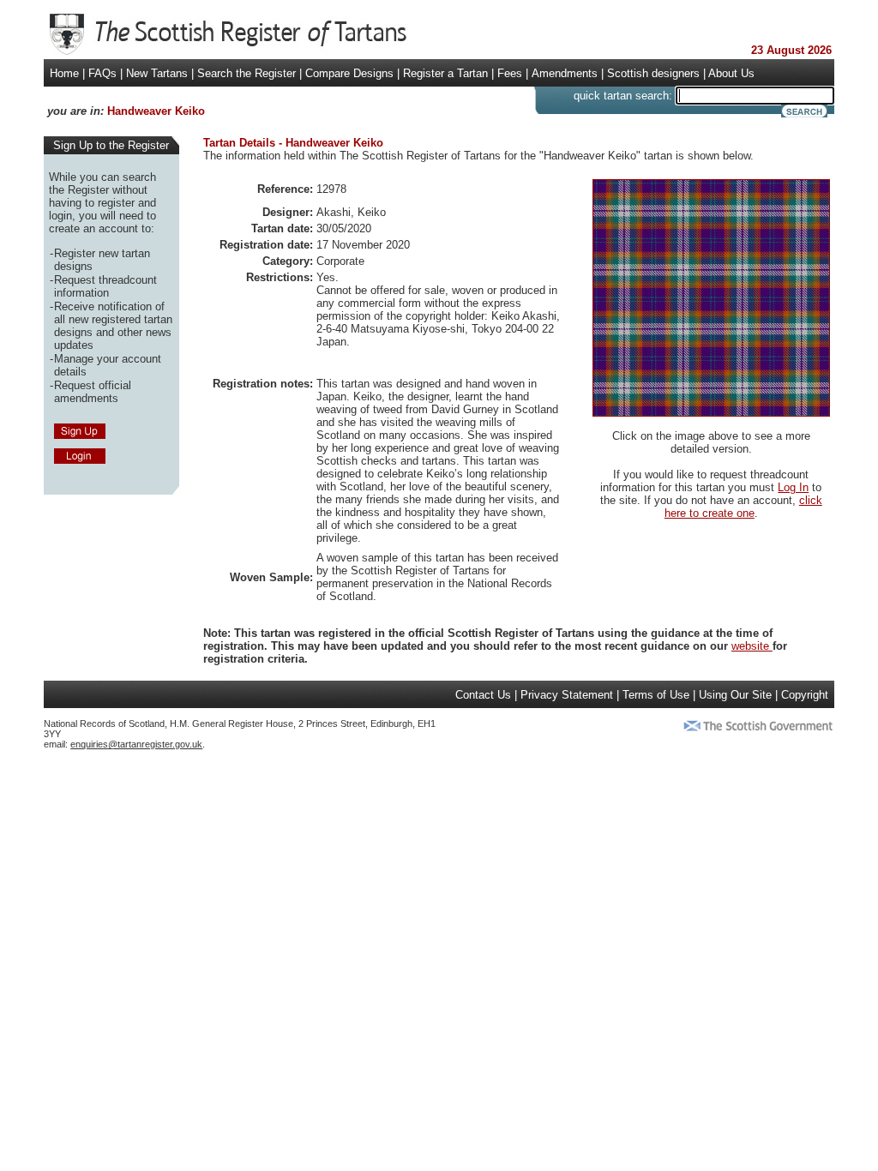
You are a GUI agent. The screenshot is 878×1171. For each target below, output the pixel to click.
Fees (509, 73)
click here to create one (743, 506)
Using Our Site (735, 694)
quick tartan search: (623, 95)
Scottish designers (653, 73)
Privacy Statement (566, 694)
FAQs (102, 73)
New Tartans (157, 73)
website (752, 646)
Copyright (804, 694)
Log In (793, 487)
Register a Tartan (445, 73)
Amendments (565, 73)
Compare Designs (349, 73)
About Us (731, 73)
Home (64, 73)
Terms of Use (655, 694)
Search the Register (246, 73)
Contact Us (483, 694)
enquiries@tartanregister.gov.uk (136, 744)
